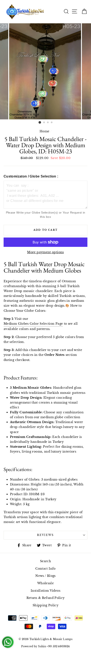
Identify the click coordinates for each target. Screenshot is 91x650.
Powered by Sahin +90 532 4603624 (45, 646)
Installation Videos (45, 591)
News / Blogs (45, 576)
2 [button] (44, 123)
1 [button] (40, 122)
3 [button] (48, 123)
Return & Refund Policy (45, 598)
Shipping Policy (45, 605)
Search (45, 561)
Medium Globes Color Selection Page (33, 324)
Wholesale (45, 583)
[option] (45, 71)
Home (44, 131)
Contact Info (45, 568)
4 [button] (52, 123)
